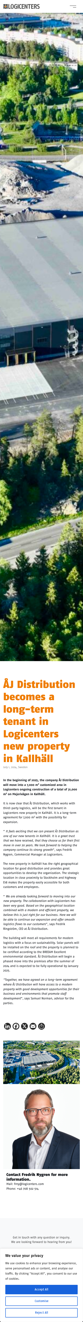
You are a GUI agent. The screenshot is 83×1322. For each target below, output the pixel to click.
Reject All (41, 1312)
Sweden (22, 767)
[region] (41, 1285)
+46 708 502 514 (28, 1189)
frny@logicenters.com (29, 1184)
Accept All (41, 1289)
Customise (42, 1301)
